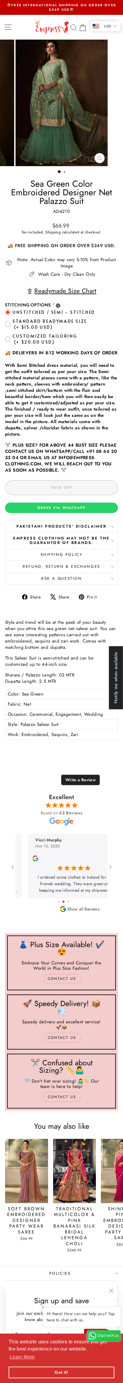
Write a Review (80, 780)
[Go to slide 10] (68, 901)
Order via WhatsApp (61, 507)
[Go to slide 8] (58, 901)
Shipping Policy (62, 554)
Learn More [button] (22, 1356)
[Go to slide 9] (63, 902)
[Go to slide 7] (54, 901)
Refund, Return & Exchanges (61, 566)
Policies (60, 1273)
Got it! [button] (61, 1372)
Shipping (53, 232)
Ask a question (61, 578)
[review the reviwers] (23, 860)
